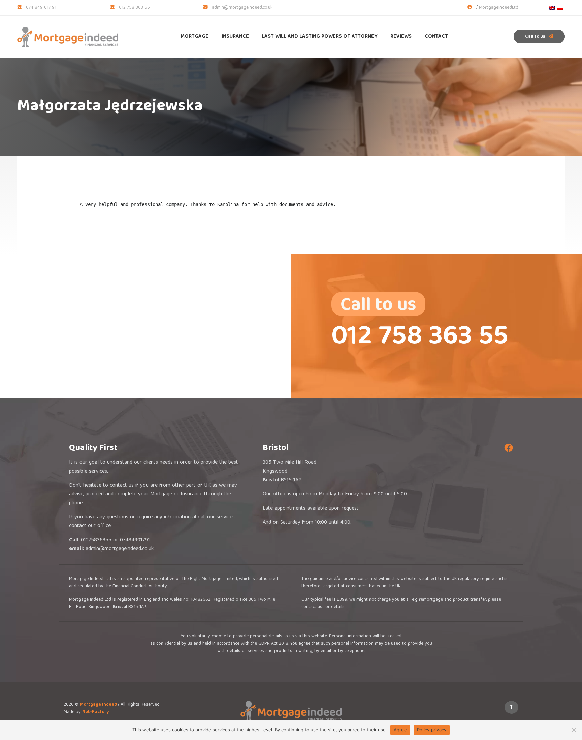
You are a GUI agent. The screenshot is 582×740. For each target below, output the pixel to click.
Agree (400, 729)
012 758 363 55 (134, 8)
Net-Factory (95, 712)
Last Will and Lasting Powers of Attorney (320, 36)
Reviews (401, 36)
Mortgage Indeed (99, 705)
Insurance (235, 36)
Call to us (535, 37)
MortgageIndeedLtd (498, 8)
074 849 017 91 (41, 8)
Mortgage (194, 36)
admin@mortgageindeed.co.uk (242, 8)
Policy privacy (432, 729)
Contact (436, 36)
